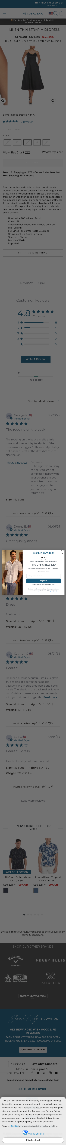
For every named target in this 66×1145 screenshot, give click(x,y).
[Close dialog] (62, 552)
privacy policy (40, 591)
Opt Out (15, 1126)
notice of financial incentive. (52, 591)
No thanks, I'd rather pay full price (43, 585)
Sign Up (43, 581)
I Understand (33, 1140)
